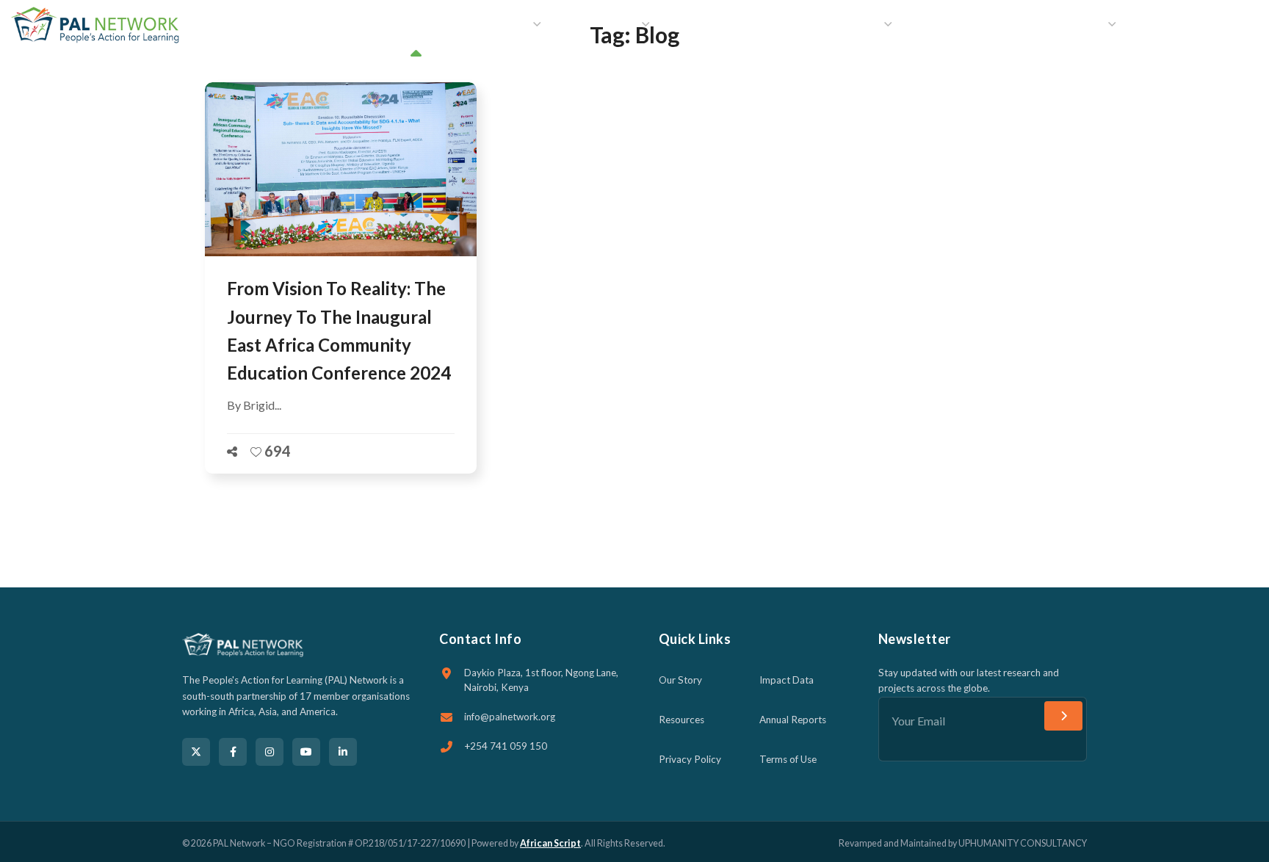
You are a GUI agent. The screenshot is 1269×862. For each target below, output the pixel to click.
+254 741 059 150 (505, 746)
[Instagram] (269, 752)
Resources (681, 719)
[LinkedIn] (343, 752)
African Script (550, 843)
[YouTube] (306, 752)
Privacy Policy (690, 759)
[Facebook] (233, 752)
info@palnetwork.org (509, 716)
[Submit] (1063, 716)
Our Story (680, 680)
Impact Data (786, 680)
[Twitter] (196, 752)
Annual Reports (792, 719)
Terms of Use (788, 759)
